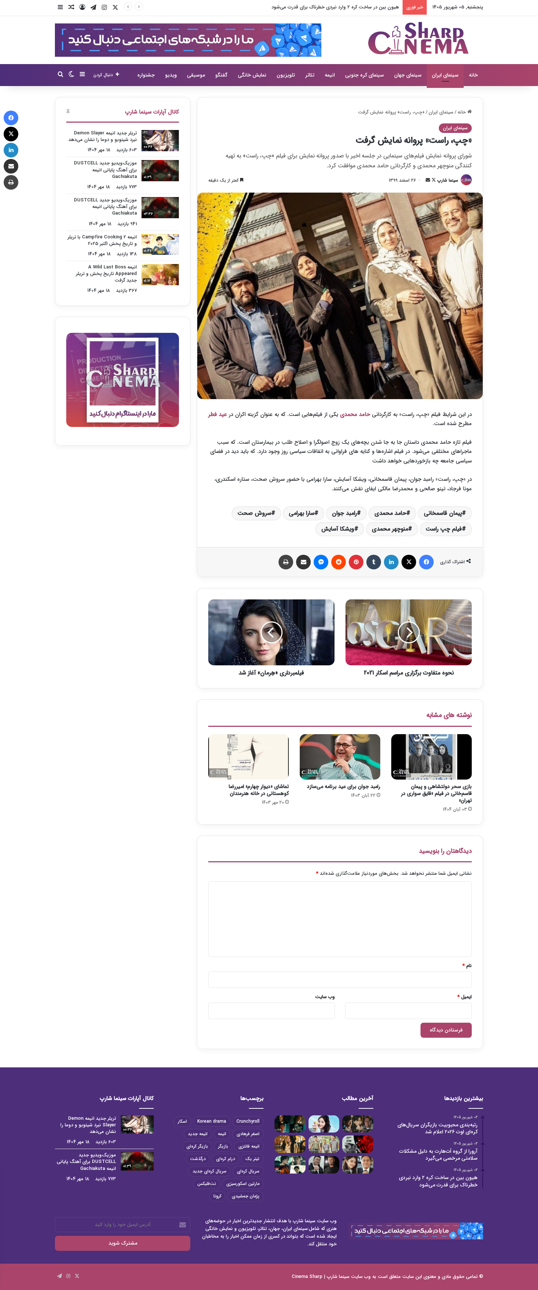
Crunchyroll (247, 1121)
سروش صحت (254, 513)
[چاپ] (286, 562)
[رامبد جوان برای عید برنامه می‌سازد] (340, 757)
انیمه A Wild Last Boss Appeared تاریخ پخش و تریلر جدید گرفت (106, 273)
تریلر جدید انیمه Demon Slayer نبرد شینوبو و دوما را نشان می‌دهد (102, 136)
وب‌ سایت (325, 997)
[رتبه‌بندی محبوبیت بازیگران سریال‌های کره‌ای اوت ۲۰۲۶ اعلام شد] (357, 1124)
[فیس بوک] (426, 562)
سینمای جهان (408, 75)
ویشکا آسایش (337, 529)
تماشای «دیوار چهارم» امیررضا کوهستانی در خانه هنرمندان (259, 790)
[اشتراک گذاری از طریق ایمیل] (303, 562)
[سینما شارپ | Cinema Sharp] (418, 38)
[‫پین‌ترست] (356, 562)
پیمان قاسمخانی (443, 513)
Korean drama (211, 1121)
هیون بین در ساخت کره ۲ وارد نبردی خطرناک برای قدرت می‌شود (335, 7)
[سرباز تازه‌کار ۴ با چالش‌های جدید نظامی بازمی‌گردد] (324, 1144)
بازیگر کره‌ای (197, 1146)
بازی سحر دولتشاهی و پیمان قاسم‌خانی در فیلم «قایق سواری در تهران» (436, 793)
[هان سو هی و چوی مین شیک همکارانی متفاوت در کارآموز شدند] (357, 1165)
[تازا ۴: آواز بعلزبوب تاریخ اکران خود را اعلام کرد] (357, 1144)
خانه (473, 75)
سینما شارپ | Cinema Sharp (321, 1276)
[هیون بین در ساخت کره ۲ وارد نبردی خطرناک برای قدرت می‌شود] (290, 1124)
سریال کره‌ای (248, 1171)
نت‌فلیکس (206, 1183)
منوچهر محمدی (390, 529)
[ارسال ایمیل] (428, 180)
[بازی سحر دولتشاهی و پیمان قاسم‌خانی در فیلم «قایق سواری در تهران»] (431, 757)
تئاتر (309, 75)
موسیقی (196, 75)
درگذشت (198, 1158)
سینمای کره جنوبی (364, 75)
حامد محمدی (355, 414)
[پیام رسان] (321, 562)
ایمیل (464, 997)
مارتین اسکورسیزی (242, 1183)
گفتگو (221, 75)
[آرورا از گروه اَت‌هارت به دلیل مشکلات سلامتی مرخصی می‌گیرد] (324, 1124)
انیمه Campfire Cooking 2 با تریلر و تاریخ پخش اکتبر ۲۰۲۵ (102, 240)
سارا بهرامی (301, 513)
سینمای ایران (445, 75)
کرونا (217, 1196)
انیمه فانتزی (248, 1146)
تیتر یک (252, 1158)
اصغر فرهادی (247, 1133)
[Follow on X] (433, 180)
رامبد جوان (344, 513)
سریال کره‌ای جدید (210, 1171)
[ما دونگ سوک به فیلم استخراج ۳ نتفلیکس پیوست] (324, 1165)
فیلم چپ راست (444, 529)
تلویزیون (286, 75)
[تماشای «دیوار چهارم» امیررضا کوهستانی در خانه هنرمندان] (248, 757)
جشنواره (146, 75)
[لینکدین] (391, 562)
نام (467, 966)
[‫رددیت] (338, 562)
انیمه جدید (198, 1133)
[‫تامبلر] (373, 562)
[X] (408, 562)
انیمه (330, 75)
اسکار (182, 1121)
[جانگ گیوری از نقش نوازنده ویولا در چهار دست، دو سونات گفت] (290, 1144)
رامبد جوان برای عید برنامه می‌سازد (343, 786)
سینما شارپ (447, 180)
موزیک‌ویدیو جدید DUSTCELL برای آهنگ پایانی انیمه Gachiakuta (105, 169)
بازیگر (223, 1146)
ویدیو (171, 75)
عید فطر (218, 414)
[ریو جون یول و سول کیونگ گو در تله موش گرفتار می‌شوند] (290, 1165)
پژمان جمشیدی (245, 1196)
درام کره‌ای (225, 1158)
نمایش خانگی (252, 75)
